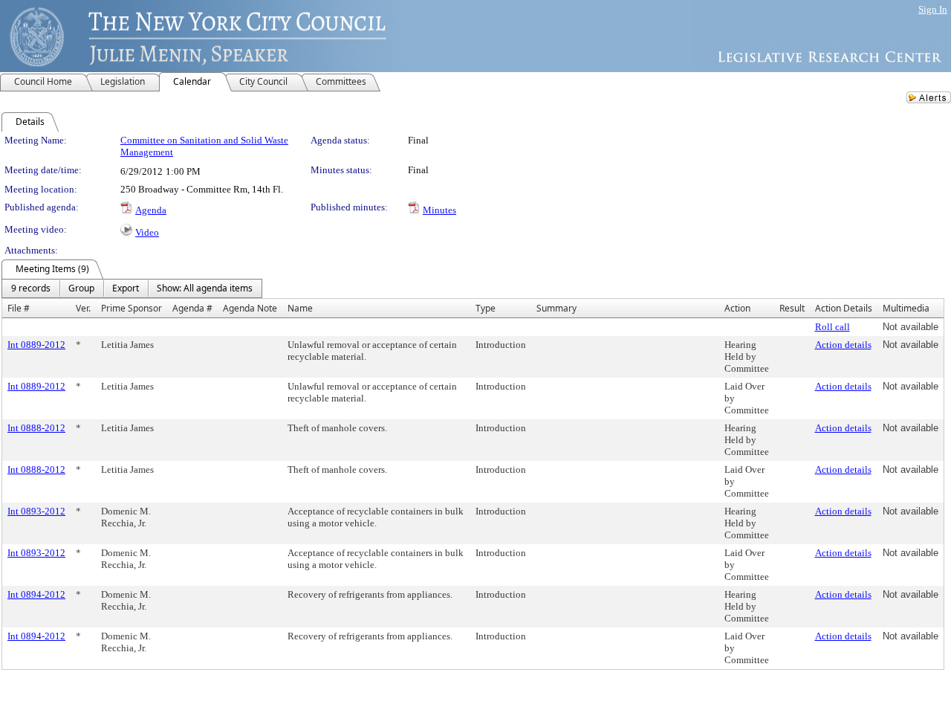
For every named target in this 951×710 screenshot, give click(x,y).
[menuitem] (30, 288)
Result (792, 308)
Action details (843, 344)
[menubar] (131, 288)
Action (737, 308)
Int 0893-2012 (36, 511)
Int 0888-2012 (36, 427)
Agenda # (192, 308)
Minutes (439, 210)
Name (300, 308)
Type (486, 308)
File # (18, 308)
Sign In (932, 9)
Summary (556, 308)
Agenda (150, 210)
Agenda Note (250, 308)
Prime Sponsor (131, 308)
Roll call (832, 326)
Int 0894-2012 (36, 594)
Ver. (83, 308)
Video (147, 232)
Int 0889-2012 (36, 344)
